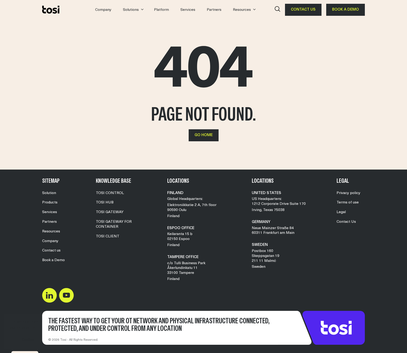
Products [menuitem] (49, 202)
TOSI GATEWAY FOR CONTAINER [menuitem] (114, 224)
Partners (214, 10)
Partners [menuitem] (49, 222)
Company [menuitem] (50, 241)
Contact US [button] (303, 10)
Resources (242, 10)
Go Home (204, 135)
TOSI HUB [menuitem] (105, 202)
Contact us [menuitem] (51, 250)
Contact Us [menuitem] (346, 222)
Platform (161, 10)
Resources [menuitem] (51, 231)
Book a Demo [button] (345, 10)
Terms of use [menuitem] (348, 202)
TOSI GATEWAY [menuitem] (109, 212)
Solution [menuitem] (49, 193)
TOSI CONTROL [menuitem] (110, 193)
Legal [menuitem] (341, 212)
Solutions (131, 10)
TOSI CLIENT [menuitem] (107, 236)
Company (103, 10)
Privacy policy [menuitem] (348, 193)
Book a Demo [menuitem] (53, 260)
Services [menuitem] (49, 212)
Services (187, 10)
